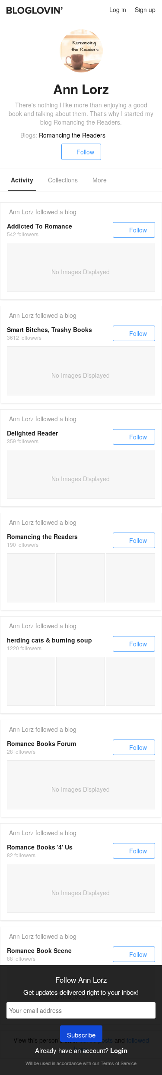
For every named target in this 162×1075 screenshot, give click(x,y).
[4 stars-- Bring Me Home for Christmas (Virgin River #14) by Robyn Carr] (130, 681)
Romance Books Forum (41, 743)
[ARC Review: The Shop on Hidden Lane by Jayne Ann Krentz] (31, 577)
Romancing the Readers (72, 135)
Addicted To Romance (39, 226)
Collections (63, 180)
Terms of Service (119, 1062)
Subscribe (81, 1034)
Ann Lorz (21, 211)
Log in (117, 9)
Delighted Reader (32, 433)
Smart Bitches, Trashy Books (49, 329)
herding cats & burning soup (49, 640)
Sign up (145, 9)
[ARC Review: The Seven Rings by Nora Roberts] (80, 577)
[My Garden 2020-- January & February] (80, 681)
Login (118, 1050)
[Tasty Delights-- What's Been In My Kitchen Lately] (31, 681)
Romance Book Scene (39, 950)
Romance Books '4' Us (40, 847)
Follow (85, 151)
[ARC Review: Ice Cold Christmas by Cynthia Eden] (130, 577)
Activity (22, 180)
